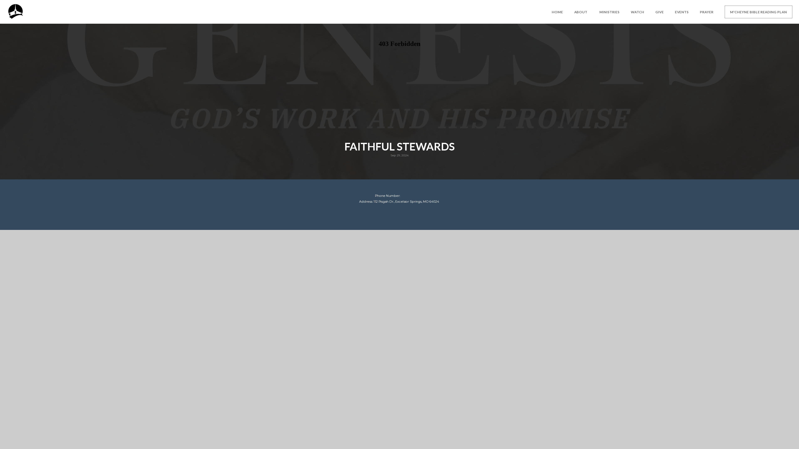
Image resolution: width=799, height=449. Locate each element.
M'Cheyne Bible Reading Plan (758, 12)
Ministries (609, 12)
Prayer (706, 12)
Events (682, 12)
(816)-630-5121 (412, 196)
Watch (637, 12)
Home (557, 12)
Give (659, 12)
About (581, 12)
